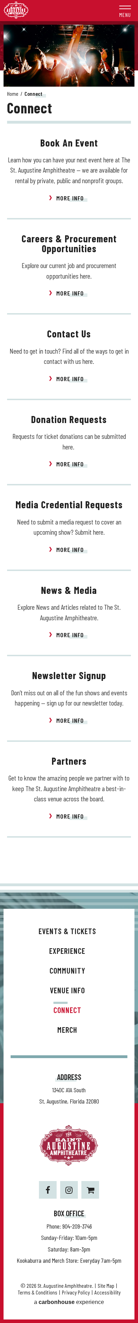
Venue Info (67, 990)
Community (67, 970)
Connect (67, 1009)
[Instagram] (69, 1190)
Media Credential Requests (69, 504)
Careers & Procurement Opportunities (69, 243)
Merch (67, 1029)
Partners (69, 761)
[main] (69, 454)
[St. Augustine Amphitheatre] (16, 16)
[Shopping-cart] (90, 1190)
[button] (125, 10)
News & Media (69, 590)
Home (12, 93)
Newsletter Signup (69, 675)
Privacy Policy (76, 1292)
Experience (67, 950)
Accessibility (107, 1292)
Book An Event (69, 143)
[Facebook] (48, 1190)
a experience (69, 1302)
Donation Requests (69, 419)
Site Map (106, 1285)
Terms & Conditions (37, 1292)
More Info (70, 198)
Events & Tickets (67, 931)
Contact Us (69, 334)
